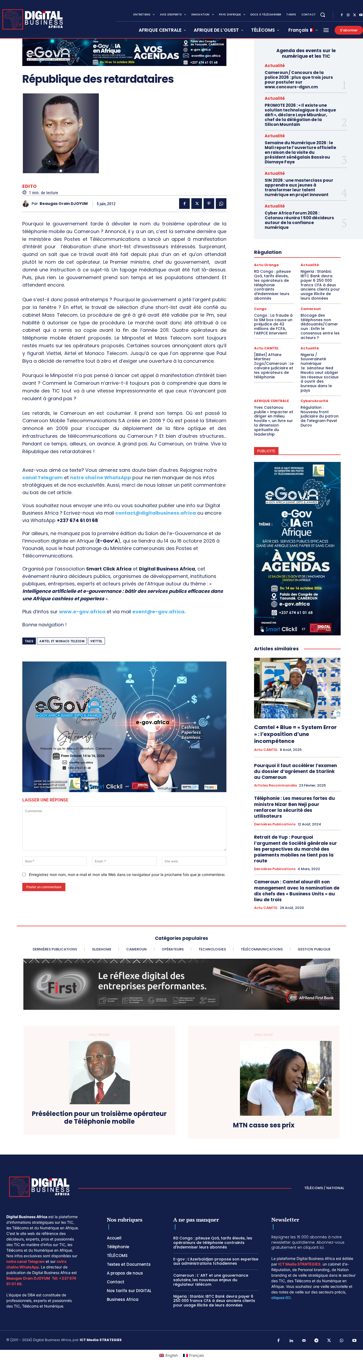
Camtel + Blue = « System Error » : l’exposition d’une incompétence (295, 734)
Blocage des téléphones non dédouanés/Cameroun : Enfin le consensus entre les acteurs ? (320, 326)
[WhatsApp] (221, 203)
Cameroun (311, 309)
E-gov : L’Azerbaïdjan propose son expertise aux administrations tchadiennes (215, 1261)
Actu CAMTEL (266, 348)
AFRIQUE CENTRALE (271, 401)
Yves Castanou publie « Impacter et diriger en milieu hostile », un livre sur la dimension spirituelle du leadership (273, 421)
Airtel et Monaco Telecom (62, 641)
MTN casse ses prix (263, 1125)
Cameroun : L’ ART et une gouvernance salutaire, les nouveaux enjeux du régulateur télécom (210, 1280)
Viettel (96, 641)
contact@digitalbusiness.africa (155, 513)
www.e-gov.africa (82, 611)
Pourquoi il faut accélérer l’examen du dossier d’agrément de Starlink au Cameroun (295, 771)
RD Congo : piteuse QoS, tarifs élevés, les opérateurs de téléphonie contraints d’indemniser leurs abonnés (272, 285)
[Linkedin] (291, 1341)
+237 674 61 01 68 (77, 520)
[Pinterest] (209, 203)
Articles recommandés (275, 785)
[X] (354, 15)
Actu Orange (266, 265)
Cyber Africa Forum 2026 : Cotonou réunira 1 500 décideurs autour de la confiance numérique (299, 220)
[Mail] (304, 1341)
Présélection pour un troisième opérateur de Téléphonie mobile (99, 1118)
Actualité (275, 66)
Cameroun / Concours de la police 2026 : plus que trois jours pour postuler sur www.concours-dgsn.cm (299, 80)
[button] (322, 14)
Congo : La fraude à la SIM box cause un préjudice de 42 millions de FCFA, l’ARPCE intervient (273, 324)
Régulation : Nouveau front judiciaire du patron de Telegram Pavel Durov (320, 416)
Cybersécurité (314, 401)
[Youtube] (354, 1341)
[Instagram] (348, 15)
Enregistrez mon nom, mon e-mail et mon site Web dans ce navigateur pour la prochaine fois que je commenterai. (127, 874)
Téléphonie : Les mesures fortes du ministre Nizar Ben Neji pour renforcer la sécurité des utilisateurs (294, 807)
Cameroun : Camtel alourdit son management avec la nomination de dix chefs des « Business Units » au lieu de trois (296, 891)
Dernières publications (275, 824)
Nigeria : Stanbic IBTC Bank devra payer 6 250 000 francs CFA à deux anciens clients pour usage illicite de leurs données (320, 285)
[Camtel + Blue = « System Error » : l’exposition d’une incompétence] (297, 688)
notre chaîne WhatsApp (100, 477)
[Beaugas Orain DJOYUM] (27, 203)
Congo (260, 309)
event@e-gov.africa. (159, 611)
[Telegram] (316, 1341)
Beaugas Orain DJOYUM (64, 203)
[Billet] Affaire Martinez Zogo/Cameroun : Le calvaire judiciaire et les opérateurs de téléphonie (274, 366)
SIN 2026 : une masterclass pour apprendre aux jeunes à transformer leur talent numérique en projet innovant (299, 187)
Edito (29, 186)
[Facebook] (342, 15)
